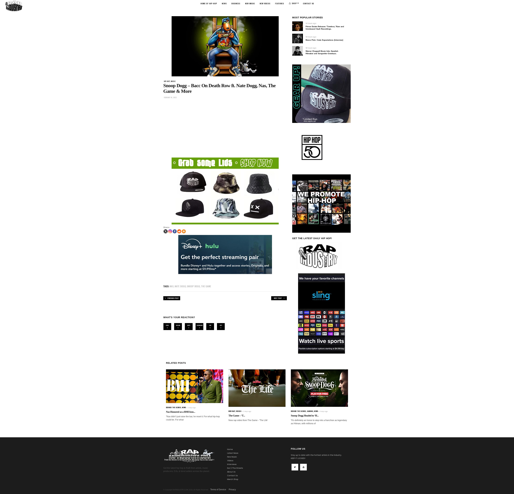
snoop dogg (193, 286)
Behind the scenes (173, 407)
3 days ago (324, 411)
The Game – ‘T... (236, 415)
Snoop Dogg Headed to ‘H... (305, 415)
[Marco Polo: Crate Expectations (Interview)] (297, 38)
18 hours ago (311, 48)
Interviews (232, 464)
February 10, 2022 (170, 97)
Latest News (232, 453)
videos (238, 411)
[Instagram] (170, 231)
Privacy (232, 489)
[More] (184, 231)
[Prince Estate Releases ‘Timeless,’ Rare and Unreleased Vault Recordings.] (297, 26)
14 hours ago (311, 23)
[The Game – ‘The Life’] (257, 388)
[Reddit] (179, 231)
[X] (166, 231)
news (184, 407)
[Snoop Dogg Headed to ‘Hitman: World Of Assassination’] (319, 388)
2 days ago (192, 408)
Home (230, 449)
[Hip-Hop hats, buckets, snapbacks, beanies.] (225, 191)
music (173, 81)
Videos (230, 460)
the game (206, 286)
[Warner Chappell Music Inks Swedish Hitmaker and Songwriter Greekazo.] (297, 51)
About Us (231, 471)
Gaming (310, 411)
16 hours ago (311, 37)
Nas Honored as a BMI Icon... (180, 411)
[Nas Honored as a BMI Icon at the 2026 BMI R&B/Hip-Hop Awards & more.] (194, 386)
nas (172, 286)
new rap (231, 411)
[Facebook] (175, 231)
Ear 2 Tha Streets (235, 468)
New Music (232, 456)
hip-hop (167, 81)
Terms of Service (218, 489)
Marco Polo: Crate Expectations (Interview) (324, 40)
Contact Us (232, 475)
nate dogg (180, 286)
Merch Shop (232, 479)
